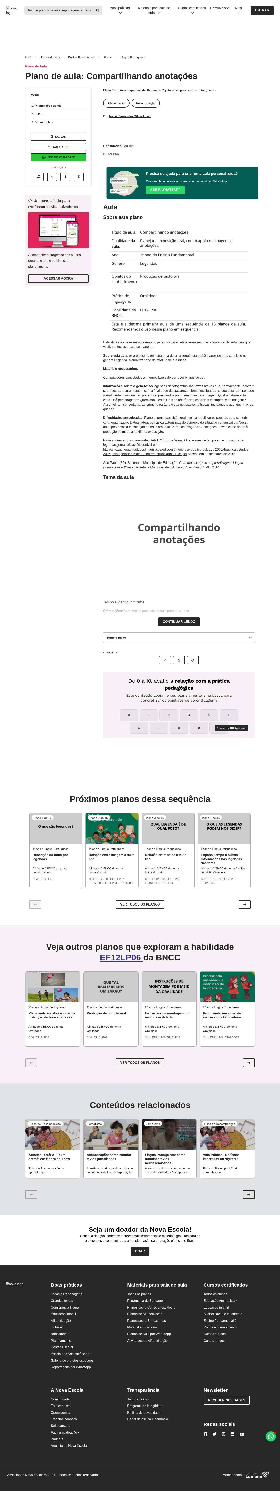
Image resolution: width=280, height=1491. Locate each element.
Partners (57, 1439)
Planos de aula (50, 57)
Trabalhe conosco (64, 1419)
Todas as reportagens (66, 1294)
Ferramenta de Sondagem (146, 1300)
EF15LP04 (110, 883)
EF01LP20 (215, 879)
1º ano (108, 57)
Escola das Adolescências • (71, 1354)
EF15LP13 (173, 1037)
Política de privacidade (143, 1412)
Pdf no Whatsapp (61, 157)
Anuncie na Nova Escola (69, 1445)
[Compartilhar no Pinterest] (79, 177)
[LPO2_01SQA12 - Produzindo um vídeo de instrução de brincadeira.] (227, 987)
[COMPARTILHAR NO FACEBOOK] (179, 660)
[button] (245, 904)
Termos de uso (138, 1399)
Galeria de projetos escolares (72, 1360)
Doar (140, 1251)
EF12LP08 (103, 879)
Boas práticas (120, 8)
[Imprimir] (39, 177)
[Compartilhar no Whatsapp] (52, 177)
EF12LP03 (46, 879)
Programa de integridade (145, 1406)
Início (28, 57)
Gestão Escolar (62, 1347)
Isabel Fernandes (121, 116)
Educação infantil (63, 1314)
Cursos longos (214, 1340)
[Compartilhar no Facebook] (65, 177)
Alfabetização (61, 1320)
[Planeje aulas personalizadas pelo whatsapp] (270, 1436)
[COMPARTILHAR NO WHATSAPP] (165, 660)
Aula (38, 113)
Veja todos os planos (176, 90)
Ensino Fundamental (81, 57)
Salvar (60, 136)
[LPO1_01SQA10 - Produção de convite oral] (111, 987)
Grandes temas (62, 1300)
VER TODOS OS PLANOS (140, 1062)
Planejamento (61, 1340)
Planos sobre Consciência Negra (151, 1307)
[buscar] (97, 10)
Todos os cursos (215, 1294)
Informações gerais (48, 105)
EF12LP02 (229, 879)
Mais (238, 8)
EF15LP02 (117, 879)
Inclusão (57, 1327)
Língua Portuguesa (132, 57)
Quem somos (60, 1412)
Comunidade (219, 8)
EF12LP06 (111, 154)
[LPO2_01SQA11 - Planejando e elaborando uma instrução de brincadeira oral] (52, 987)
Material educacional (142, 1327)
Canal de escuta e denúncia (147, 1419)
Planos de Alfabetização (145, 1314)
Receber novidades (226, 1400)
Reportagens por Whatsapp (71, 1367)
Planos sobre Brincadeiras (146, 1320)
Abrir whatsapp (165, 189)
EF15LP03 (96, 883)
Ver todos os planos (140, 904)
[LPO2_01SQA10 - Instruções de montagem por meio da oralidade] (169, 987)
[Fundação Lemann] (257, 1475)
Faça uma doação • (65, 1432)
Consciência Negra (65, 1307)
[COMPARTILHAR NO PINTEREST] (193, 660)
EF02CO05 (231, 1037)
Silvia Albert (142, 116)
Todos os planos (139, 1294)
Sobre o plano (44, 122)
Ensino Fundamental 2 (220, 1320)
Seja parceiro (60, 1425)
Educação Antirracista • (220, 1300)
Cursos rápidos (215, 1334)
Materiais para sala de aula (154, 10)
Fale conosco (61, 1406)
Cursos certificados (192, 8)
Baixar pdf (60, 147)
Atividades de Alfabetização (147, 1340)
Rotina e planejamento (220, 1327)
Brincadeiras (60, 1334)
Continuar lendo (179, 621)
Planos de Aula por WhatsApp (150, 1334)
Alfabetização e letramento (223, 1314)
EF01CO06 (125, 883)
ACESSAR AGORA (58, 278)
